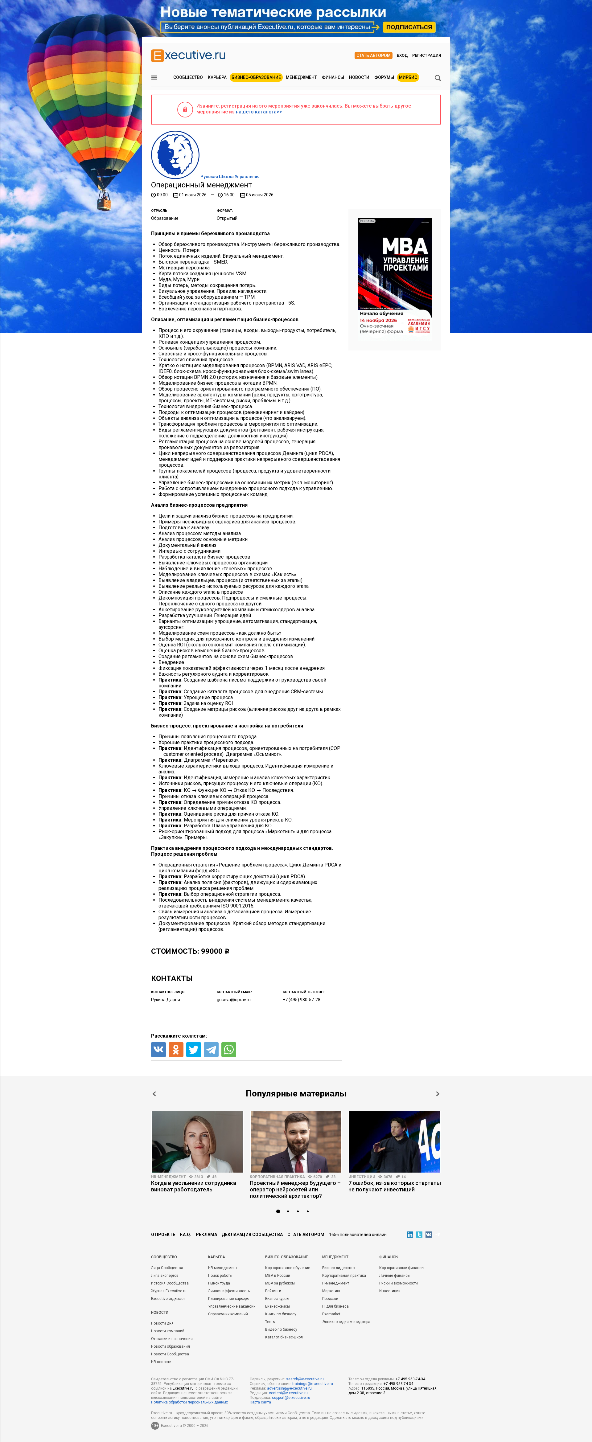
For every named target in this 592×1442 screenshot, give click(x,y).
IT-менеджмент (335, 1283)
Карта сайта (260, 1402)
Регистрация (426, 55)
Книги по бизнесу (280, 1314)
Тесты (270, 1322)
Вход (402, 55)
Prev (154, 1094)
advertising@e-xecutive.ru (289, 1388)
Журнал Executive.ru (169, 1291)
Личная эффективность (229, 1291)
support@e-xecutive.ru (291, 1397)
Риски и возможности (398, 1283)
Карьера (217, 77)
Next (438, 1094)
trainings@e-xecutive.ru (312, 1384)
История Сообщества (170, 1283)
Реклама (206, 1234)
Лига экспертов (165, 1275)
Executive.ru (183, 1388)
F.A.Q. (185, 1234)
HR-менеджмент (168, 1177)
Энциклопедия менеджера (346, 1322)
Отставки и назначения (172, 1339)
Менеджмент (301, 77)
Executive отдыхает (168, 1299)
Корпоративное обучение (287, 1268)
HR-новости (161, 1362)
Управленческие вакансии (232, 1306)
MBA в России (277, 1275)
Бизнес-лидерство (338, 1268)
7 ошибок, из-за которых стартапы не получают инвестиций (394, 1186)
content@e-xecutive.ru (288, 1393)
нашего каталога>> (259, 112)
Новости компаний (167, 1331)
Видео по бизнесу (281, 1329)
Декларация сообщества (252, 1234)
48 (214, 1177)
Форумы (384, 77)
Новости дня (162, 1323)
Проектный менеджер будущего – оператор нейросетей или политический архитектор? (295, 1189)
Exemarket (331, 1314)
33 (333, 1177)
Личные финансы (394, 1275)
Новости (359, 77)
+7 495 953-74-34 (410, 1379)
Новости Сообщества (170, 1354)
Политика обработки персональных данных (189, 1402)
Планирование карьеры (228, 1299)
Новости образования (170, 1346)
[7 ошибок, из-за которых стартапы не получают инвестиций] (394, 1142)
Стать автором (373, 55)
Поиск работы (220, 1275)
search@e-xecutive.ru (305, 1379)
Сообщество (188, 77)
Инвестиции (361, 1177)
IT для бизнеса (335, 1306)
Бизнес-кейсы (277, 1306)
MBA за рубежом (280, 1283)
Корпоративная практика (277, 1177)
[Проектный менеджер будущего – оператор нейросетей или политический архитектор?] (296, 1142)
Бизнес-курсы (277, 1299)
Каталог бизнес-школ (284, 1337)
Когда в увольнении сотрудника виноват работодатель (193, 1186)
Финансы (333, 77)
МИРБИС (408, 77)
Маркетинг (331, 1291)
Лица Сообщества (167, 1268)
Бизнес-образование (256, 77)
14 (403, 1177)
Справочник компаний (228, 1314)
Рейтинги (273, 1291)
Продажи (330, 1299)
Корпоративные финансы (401, 1268)
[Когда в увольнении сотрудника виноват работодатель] (197, 1142)
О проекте (163, 1234)
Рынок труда (219, 1283)
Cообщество (164, 1257)
